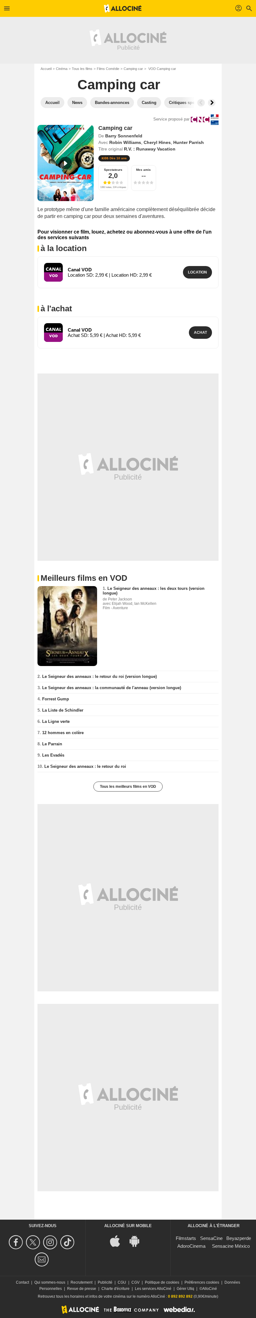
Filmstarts (186, 1238)
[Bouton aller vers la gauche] (201, 102)
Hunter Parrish (188, 142)
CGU (122, 1282)
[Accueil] (122, 8)
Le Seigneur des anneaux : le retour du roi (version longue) (99, 676)
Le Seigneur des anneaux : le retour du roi (85, 766)
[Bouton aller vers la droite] (211, 102)
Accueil (46, 69)
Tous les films (82, 69)
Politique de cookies (162, 1282)
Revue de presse (81, 1288)
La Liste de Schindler (62, 710)
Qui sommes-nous (49, 1282)
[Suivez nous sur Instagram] (51, 1242)
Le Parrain (52, 744)
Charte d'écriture (115, 1288)
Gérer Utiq (185, 1288)
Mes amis (143, 169)
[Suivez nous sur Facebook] (17, 1242)
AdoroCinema (191, 1246)
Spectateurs (113, 169)
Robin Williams (125, 142)
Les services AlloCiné (153, 1288)
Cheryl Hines (157, 142)
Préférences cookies (202, 1282)
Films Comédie (108, 69)
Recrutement (81, 1282)
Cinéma (61, 69)
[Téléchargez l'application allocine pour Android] (138, 1240)
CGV (135, 1282)
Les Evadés (53, 755)
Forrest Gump (55, 699)
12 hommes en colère (63, 732)
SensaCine (211, 1238)
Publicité (105, 1282)
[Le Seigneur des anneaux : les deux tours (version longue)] (67, 626)
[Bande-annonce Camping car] (65, 163)
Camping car (133, 69)
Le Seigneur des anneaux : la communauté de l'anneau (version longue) (111, 687)
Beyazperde (238, 1238)
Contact (22, 1282)
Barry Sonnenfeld (123, 135)
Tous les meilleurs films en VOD (128, 786)
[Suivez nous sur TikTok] (68, 1242)
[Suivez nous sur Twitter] (34, 1242)
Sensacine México (231, 1246)
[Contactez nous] (43, 1259)
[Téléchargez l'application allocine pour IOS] (118, 1240)
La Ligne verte (56, 721)
